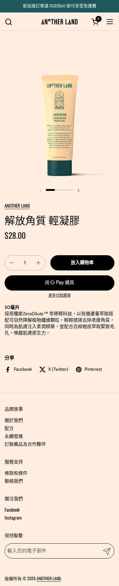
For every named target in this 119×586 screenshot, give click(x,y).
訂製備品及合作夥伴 (25, 443)
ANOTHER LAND (17, 205)
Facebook (12, 509)
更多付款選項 (59, 295)
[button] (8, 22)
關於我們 (14, 419)
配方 (9, 427)
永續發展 (14, 435)
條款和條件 (16, 472)
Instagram (13, 517)
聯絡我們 (14, 480)
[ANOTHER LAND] (59, 21)
